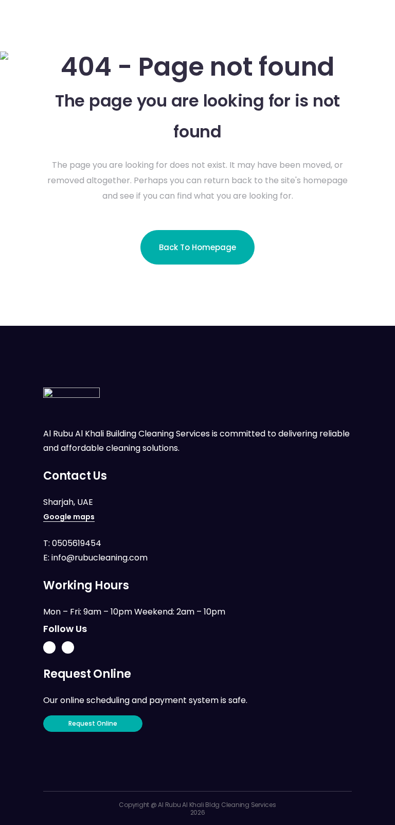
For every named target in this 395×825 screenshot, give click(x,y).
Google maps (69, 517)
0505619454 (76, 543)
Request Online (92, 723)
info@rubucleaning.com (99, 558)
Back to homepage (197, 247)
